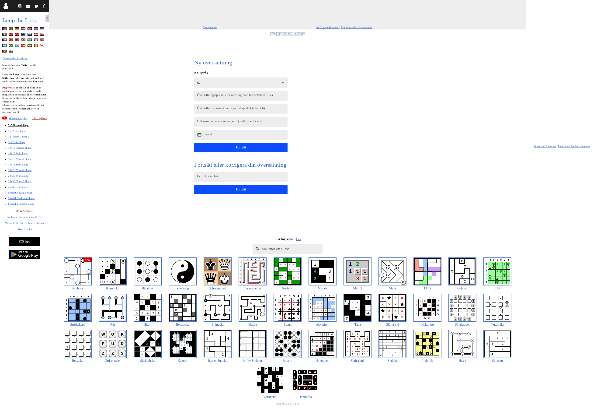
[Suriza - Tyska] (17, 29)
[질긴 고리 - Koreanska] (23, 41)
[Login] (5, 7)
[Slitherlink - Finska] (11, 52)
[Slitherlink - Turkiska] (17, 35)
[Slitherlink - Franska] (36, 41)
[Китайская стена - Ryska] (30, 35)
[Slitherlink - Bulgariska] (11, 29)
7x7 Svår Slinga (16, 142)
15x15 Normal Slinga (19, 159)
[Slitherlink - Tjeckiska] (4, 41)
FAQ (40, 216)
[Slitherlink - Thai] (42, 29)
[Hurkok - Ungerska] (30, 41)
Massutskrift (11, 223)
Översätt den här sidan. (15, 58)
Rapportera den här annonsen (356, 27)
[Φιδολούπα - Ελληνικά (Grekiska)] (17, 46)
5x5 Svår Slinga (16, 131)
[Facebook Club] (45, 7)
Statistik (40, 223)
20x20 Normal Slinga (19, 170)
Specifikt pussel (27, 216)
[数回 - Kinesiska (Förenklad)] (11, 41)
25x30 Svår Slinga (18, 187)
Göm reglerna (39, 118)
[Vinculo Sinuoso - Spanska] (23, 46)
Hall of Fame (27, 223)
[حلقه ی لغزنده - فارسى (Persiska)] (30, 46)
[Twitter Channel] (37, 7)
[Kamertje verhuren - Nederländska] (23, 29)
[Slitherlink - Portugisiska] (11, 35)
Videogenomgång (18, 118)
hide (298, 239)
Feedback (12, 216)
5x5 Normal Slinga (18, 125)
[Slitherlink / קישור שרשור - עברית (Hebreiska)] (4, 46)
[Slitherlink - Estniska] (23, 35)
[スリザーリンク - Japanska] (42, 46)
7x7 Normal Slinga (18, 136)
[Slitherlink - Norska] (30, 29)
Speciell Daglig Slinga (20, 192)
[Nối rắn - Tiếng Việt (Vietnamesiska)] (4, 52)
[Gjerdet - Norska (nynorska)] (36, 29)
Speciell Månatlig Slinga (21, 203)
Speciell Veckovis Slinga (21, 198)
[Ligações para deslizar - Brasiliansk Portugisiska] (11, 46)
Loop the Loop (20, 20)
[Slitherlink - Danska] (36, 35)
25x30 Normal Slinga (19, 181)
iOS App (24, 241)
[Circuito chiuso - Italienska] (4, 35)
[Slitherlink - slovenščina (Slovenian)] (42, 41)
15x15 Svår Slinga (18, 164)
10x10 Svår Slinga (18, 153)
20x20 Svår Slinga (18, 175)
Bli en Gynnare (24, 210)
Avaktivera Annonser (327, 27)
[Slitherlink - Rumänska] (36, 46)
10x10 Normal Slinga (19, 147)
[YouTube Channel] (28, 7)
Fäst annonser (210, 27)
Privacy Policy (24, 229)
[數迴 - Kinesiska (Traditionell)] (17, 41)
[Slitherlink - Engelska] (4, 29)
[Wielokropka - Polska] (42, 35)
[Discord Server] (20, 7)
